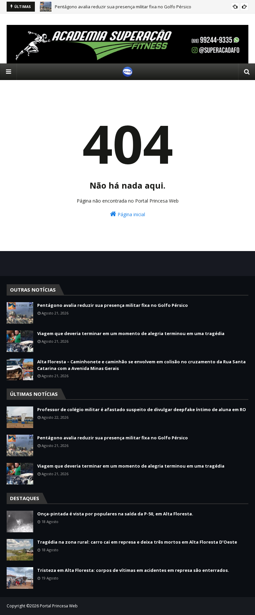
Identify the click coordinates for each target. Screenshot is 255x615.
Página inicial (130, 214)
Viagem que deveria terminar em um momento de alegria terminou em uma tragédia (130, 333)
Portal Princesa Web (59, 606)
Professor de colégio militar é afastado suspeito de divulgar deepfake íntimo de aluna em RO (141, 409)
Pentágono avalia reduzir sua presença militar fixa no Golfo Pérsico (123, 7)
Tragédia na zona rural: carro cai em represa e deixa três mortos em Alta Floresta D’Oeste (137, 542)
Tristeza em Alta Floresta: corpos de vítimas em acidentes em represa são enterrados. (133, 570)
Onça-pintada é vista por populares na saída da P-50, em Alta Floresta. (115, 514)
